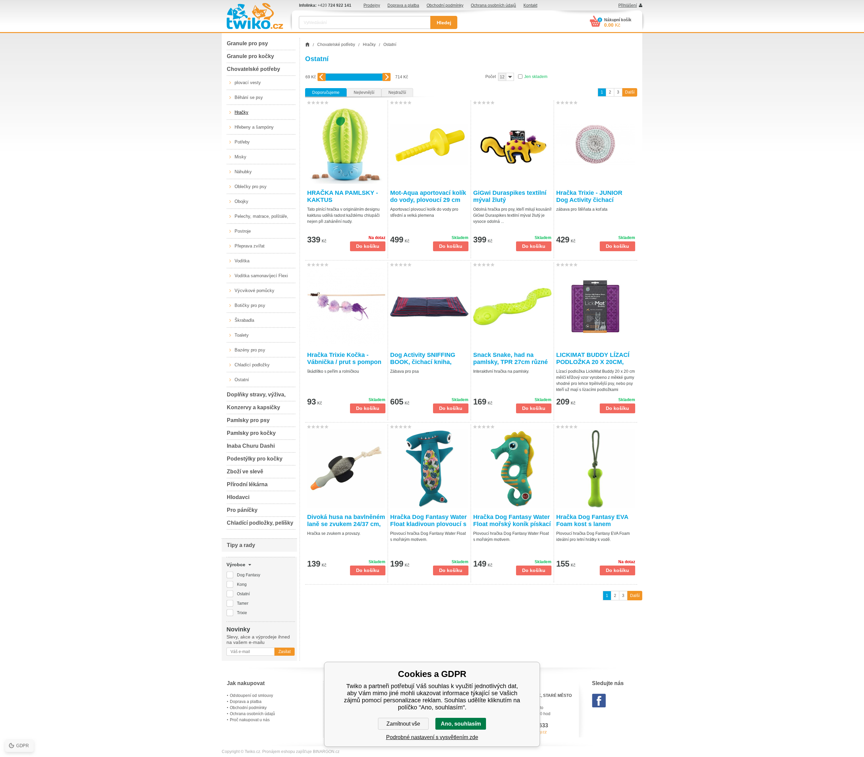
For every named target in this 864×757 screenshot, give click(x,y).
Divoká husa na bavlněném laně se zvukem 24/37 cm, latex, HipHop (346, 521)
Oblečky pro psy (251, 186)
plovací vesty (248, 82)
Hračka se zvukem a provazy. (333, 533)
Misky (240, 156)
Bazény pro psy (250, 350)
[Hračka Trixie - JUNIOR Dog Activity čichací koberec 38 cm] (595, 144)
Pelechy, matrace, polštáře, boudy (261, 219)
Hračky (241, 112)
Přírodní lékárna (247, 484)
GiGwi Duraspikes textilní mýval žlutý (509, 196)
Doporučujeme (326, 92)
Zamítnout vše (403, 724)
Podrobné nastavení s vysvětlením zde (432, 737)
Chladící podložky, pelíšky (260, 523)
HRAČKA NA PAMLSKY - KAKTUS (342, 196)
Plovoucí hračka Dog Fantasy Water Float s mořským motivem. (428, 536)
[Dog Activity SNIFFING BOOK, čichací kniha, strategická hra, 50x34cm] (429, 306)
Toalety (242, 335)
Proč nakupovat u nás (250, 719)
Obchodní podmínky (445, 5)
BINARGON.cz (326, 751)
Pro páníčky (242, 510)
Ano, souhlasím (461, 724)
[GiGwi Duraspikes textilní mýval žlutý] (512, 144)
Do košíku (367, 246)
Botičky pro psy (250, 305)
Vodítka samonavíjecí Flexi (261, 275)
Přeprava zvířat (250, 246)
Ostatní (242, 379)
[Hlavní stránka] (307, 44)
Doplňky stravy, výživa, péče (256, 396)
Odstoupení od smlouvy (251, 695)
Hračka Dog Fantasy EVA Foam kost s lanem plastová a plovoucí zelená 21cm (594, 521)
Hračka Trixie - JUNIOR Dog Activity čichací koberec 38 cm (589, 196)
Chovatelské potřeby (253, 69)
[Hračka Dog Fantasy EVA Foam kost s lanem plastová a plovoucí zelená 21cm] (595, 468)
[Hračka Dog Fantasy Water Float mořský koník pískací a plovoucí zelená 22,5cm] (512, 468)
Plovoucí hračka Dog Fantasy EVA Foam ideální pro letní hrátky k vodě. (593, 536)
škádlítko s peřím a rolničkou (333, 371)
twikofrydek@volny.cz (527, 732)
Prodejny (371, 5)
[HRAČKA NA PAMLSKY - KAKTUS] (346, 144)
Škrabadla (244, 320)
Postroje (243, 231)
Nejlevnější (364, 92)
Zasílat (284, 651)
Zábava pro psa (404, 371)
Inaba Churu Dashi (251, 446)
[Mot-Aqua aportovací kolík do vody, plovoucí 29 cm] (429, 144)
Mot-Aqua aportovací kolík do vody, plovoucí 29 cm (428, 196)
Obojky (241, 201)
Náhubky (243, 171)
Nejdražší (397, 92)
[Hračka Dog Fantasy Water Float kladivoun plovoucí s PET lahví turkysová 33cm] (429, 468)
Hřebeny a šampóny (254, 127)
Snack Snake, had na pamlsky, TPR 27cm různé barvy (510, 358)
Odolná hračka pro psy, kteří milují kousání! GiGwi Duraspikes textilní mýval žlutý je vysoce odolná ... (512, 215)
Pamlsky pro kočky (251, 433)
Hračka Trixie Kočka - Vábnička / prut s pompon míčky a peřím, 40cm (344, 358)
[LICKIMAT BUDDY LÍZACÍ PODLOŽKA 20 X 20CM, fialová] (595, 306)
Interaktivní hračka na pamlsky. (501, 371)
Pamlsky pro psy (248, 420)
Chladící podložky (252, 364)
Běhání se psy (249, 97)
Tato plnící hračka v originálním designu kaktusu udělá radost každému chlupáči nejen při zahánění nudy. (343, 215)
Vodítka (242, 260)
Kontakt (530, 5)
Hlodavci (238, 497)
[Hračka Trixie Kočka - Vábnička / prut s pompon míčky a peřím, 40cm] (346, 306)
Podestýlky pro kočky (254, 459)
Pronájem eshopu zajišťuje (287, 751)
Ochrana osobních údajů (493, 5)
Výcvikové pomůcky (254, 290)
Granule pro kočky (250, 56)
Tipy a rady (241, 545)
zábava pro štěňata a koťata (582, 209)
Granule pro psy (247, 43)
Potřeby (242, 142)
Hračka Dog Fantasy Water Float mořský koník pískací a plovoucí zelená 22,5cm (512, 521)
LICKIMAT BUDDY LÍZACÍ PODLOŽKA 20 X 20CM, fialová (592, 358)
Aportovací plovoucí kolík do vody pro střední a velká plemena (424, 212)
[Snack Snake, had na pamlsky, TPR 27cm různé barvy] (512, 306)
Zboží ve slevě (245, 471)
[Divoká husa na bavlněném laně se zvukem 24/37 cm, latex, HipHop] (346, 468)
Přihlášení (627, 5)
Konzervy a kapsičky (253, 407)
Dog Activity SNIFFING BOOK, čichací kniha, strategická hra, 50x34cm (426, 358)
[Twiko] (254, 16)
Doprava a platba (403, 5)
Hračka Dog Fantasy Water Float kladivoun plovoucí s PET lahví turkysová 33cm (428, 521)
